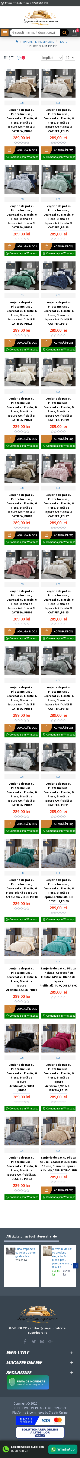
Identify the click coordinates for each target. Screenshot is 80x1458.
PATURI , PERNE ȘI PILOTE (38, 41)
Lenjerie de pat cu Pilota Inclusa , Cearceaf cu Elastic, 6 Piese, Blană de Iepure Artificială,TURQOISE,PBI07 (58, 976)
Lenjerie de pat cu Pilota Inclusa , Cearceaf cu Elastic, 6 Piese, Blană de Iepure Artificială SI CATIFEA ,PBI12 (21, 794)
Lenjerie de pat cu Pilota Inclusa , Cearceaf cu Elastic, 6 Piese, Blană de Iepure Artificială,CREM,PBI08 (21, 979)
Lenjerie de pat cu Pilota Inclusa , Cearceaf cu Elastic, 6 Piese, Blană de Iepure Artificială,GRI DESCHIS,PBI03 (21, 1168)
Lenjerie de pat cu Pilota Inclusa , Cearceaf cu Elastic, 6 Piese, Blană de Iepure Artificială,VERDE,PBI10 (22, 888)
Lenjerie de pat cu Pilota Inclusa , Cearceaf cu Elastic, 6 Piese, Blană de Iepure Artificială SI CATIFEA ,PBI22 (21, 312)
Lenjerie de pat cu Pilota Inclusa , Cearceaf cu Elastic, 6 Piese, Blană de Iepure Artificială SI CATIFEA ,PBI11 (58, 794)
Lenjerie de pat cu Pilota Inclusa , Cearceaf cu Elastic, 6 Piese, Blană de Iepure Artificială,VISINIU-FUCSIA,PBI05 (58, 1077)
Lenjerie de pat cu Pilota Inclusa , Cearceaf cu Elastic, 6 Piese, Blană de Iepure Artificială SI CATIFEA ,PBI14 (21, 698)
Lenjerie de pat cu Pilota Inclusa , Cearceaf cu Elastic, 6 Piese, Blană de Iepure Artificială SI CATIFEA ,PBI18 (21, 505)
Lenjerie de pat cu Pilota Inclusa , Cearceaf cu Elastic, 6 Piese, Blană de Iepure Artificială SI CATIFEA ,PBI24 (21, 216)
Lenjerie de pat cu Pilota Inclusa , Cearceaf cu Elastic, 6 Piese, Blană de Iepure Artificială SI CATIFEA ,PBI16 (21, 601)
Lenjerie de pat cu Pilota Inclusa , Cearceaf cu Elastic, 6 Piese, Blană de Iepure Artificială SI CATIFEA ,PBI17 (58, 505)
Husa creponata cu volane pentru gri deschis (25, 1252)
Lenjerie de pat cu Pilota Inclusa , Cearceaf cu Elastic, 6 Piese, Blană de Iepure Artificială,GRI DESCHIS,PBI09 (58, 890)
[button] (4, 1265)
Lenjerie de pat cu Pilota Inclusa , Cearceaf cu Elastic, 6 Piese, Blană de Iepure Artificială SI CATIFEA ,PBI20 (21, 409)
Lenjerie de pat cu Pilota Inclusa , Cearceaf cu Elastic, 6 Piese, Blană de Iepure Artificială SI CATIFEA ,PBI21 (58, 312)
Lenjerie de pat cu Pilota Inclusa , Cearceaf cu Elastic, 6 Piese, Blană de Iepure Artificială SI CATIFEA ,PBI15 (58, 601)
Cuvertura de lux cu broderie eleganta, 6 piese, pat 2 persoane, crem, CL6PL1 (62, 1257)
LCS (21, 103)
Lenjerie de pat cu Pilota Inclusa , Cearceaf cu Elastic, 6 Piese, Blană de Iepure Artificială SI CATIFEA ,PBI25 (58, 120)
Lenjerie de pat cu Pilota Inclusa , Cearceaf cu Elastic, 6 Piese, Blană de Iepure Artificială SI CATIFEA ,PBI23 (58, 216)
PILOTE (63, 41)
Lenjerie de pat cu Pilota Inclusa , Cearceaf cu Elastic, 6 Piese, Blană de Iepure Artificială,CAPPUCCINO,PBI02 (58, 1164)
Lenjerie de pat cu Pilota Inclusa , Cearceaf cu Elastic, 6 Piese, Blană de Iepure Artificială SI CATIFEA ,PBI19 (58, 409)
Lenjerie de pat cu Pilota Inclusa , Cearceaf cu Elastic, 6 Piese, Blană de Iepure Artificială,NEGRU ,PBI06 (21, 1077)
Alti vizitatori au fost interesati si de (31, 1236)
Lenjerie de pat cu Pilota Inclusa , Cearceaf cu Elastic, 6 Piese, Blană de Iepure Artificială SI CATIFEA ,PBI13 (58, 698)
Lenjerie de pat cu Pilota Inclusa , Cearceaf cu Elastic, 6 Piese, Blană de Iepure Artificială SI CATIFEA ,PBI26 (21, 120)
